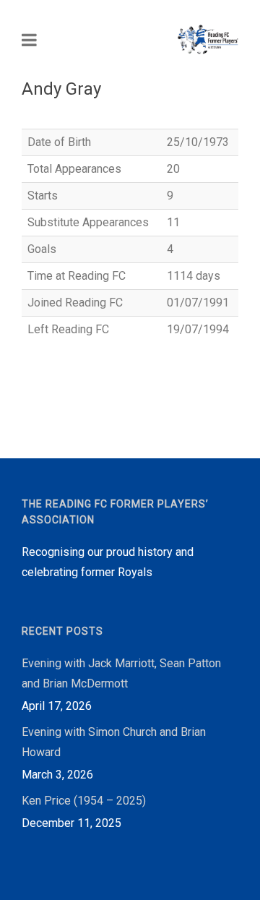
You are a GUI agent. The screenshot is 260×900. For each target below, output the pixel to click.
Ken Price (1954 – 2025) (84, 800)
